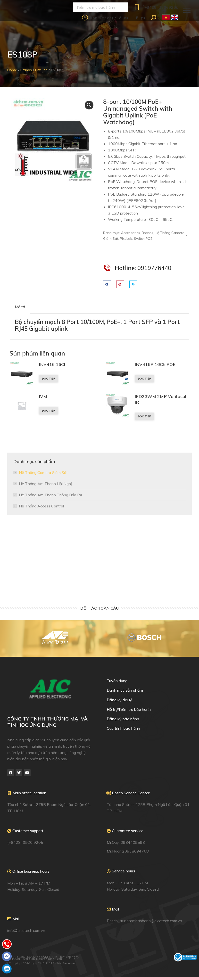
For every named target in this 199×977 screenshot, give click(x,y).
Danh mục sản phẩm (125, 690)
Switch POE (143, 238)
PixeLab (126, 238)
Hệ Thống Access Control (41, 506)
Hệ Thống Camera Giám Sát (43, 472)
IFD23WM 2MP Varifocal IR (160, 399)
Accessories (130, 233)
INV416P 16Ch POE (155, 364)
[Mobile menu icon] (187, 10)
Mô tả (20, 306)
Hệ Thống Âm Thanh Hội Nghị (45, 483)
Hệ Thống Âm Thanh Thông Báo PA (51, 494)
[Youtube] (27, 772)
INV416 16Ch (52, 364)
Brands (147, 233)
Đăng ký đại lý (119, 699)
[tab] (20, 307)
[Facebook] (10, 772)
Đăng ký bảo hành (123, 718)
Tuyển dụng (117, 680)
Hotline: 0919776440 (143, 268)
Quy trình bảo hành (123, 728)
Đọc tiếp (48, 378)
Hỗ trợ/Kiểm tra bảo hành (129, 709)
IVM (43, 396)
